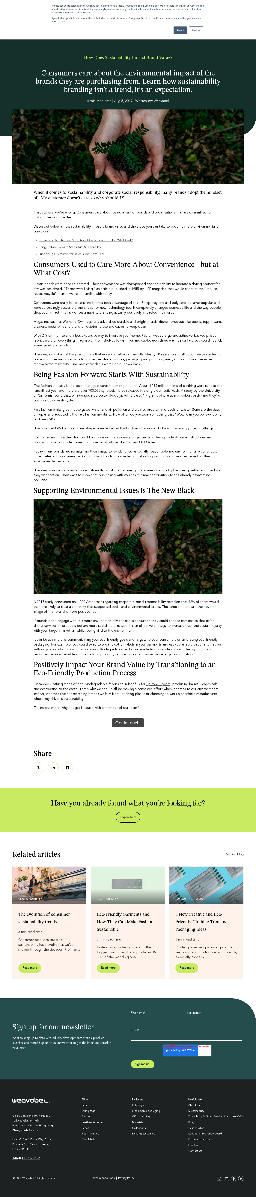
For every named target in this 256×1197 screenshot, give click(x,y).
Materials (137, 1122)
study (188, 390)
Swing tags (88, 1111)
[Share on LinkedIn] (53, 767)
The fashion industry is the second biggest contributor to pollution (85, 386)
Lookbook (194, 1145)
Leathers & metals (93, 1122)
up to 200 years (158, 684)
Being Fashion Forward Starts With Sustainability (70, 247)
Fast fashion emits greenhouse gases (62, 409)
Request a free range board (205, 1133)
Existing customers (143, 1133)
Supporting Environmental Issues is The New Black (71, 254)
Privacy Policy (126, 1178)
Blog (191, 1122)
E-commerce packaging (146, 1111)
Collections (139, 1128)
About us (194, 1105)
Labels (86, 1105)
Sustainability (196, 1111)
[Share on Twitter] (39, 767)
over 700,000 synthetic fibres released (109, 390)
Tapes (85, 1128)
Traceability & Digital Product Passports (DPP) (216, 1116)
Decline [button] (196, 30)
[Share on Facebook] (67, 767)
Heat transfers (90, 1133)
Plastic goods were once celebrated (61, 284)
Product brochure (199, 1139)
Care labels (88, 1139)
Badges (86, 1116)
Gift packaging (141, 1116)
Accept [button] (180, 30)
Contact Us (195, 1151)
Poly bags (138, 1105)
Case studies (196, 1128)
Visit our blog (235, 854)
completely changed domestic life (162, 307)
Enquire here (128, 817)
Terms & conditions (103, 1178)
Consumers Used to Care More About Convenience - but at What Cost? (86, 240)
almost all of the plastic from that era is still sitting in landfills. (97, 354)
